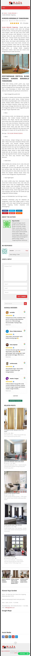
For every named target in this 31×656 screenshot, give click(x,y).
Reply (27, 250)
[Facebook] (3, 636)
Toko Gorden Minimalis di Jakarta (14, 133)
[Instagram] (6, 636)
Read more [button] (8, 324)
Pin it (5, 213)
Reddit (20, 213)
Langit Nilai (17, 652)
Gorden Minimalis (22, 20)
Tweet (12, 210)
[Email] (16, 636)
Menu (3, 7)
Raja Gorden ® (5, 651)
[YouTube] (13, 636)
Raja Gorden (5, 20)
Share (5, 210)
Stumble (12, 213)
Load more (15, 395)
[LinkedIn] (10, 636)
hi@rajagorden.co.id (9, 607)
